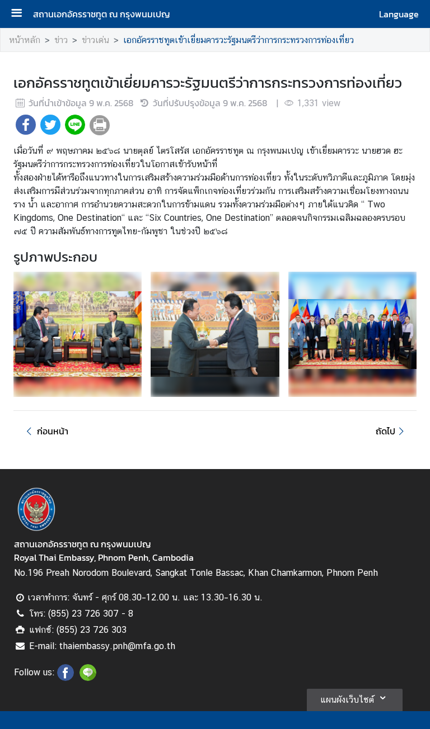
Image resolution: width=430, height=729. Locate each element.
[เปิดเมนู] (20, 14)
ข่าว (61, 40)
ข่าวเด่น (95, 40)
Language (399, 14)
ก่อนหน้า (52, 431)
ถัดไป (385, 431)
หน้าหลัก (24, 40)
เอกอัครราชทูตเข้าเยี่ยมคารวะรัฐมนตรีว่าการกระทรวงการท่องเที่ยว (238, 40)
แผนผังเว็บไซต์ (347, 699)
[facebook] (65, 677)
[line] (88, 677)
